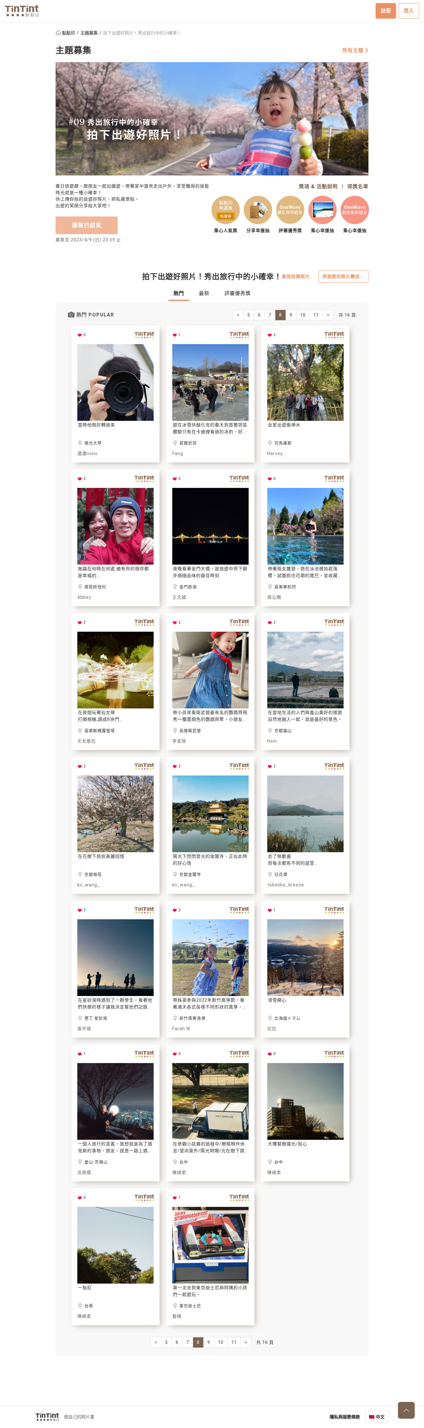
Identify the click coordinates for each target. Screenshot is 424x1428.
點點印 (68, 32)
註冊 (386, 11)
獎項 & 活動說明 (318, 186)
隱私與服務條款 (345, 1416)
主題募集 (89, 32)
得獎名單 (357, 186)
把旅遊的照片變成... (343, 276)
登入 (409, 11)
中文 (380, 1416)
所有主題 (353, 50)
